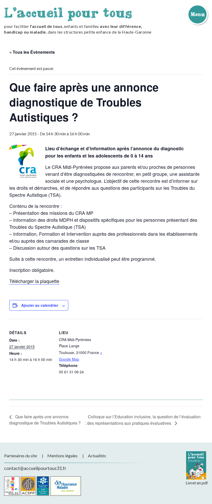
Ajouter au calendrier (39, 305)
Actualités (97, 455)
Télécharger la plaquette (34, 281)
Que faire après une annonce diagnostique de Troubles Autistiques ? (45, 420)
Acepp (28, 486)
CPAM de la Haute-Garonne (65, 486)
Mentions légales (62, 455)
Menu (197, 14)
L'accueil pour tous (68, 12)
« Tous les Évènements (32, 52)
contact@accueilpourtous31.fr (35, 468)
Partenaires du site (20, 455)
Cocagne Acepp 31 (11, 486)
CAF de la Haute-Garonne (43, 486)
